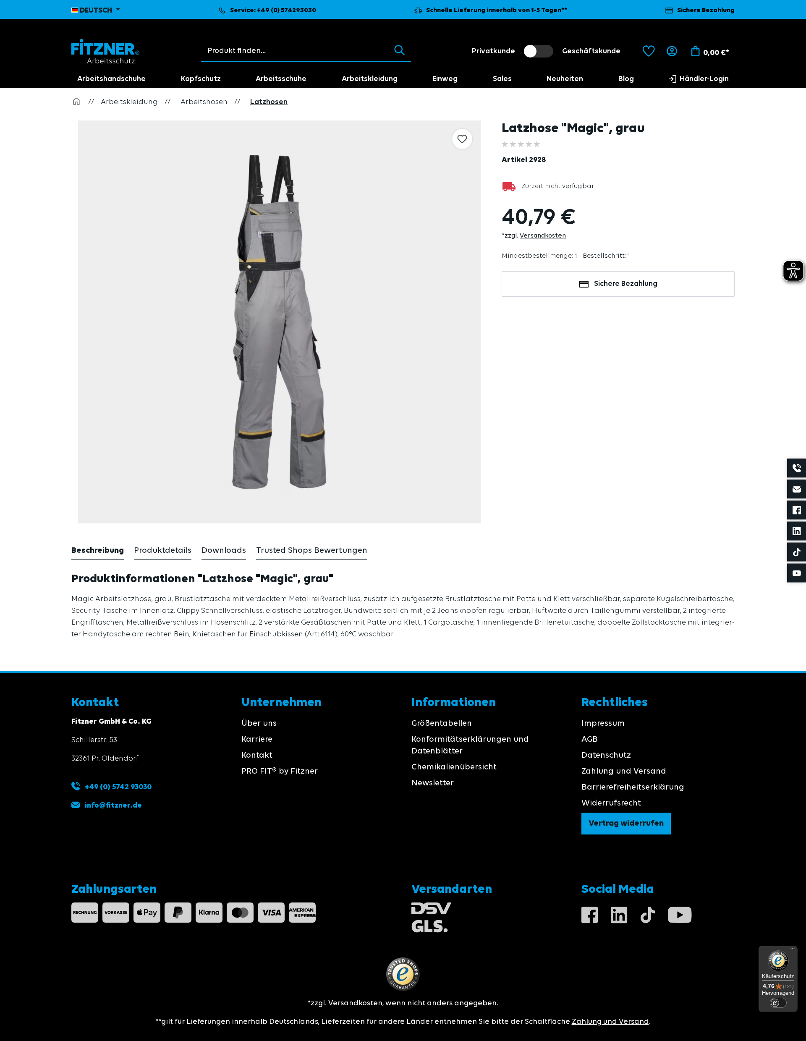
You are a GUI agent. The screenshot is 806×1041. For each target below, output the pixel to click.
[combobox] (295, 50)
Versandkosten (543, 236)
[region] (280, 321)
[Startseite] (76, 102)
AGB (589, 739)
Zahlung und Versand (623, 771)
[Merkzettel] (648, 51)
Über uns (259, 723)
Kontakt (256, 755)
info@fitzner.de (113, 805)
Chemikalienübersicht (454, 767)
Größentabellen (441, 723)
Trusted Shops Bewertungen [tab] (311, 551)
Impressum (603, 723)
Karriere (256, 739)
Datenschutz (606, 755)
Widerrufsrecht (611, 803)
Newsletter (432, 783)
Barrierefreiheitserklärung (632, 787)
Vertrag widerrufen (626, 823)
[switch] (538, 51)
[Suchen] (399, 50)
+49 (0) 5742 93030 (117, 787)
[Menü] (793, 951)
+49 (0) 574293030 (286, 10)
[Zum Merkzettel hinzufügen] (462, 139)
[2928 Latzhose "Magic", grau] (279, 322)
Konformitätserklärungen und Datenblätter (470, 745)
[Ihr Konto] (671, 51)
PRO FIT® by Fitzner (279, 771)
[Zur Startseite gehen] (105, 51)
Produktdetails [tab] (162, 551)
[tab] (97, 551)
